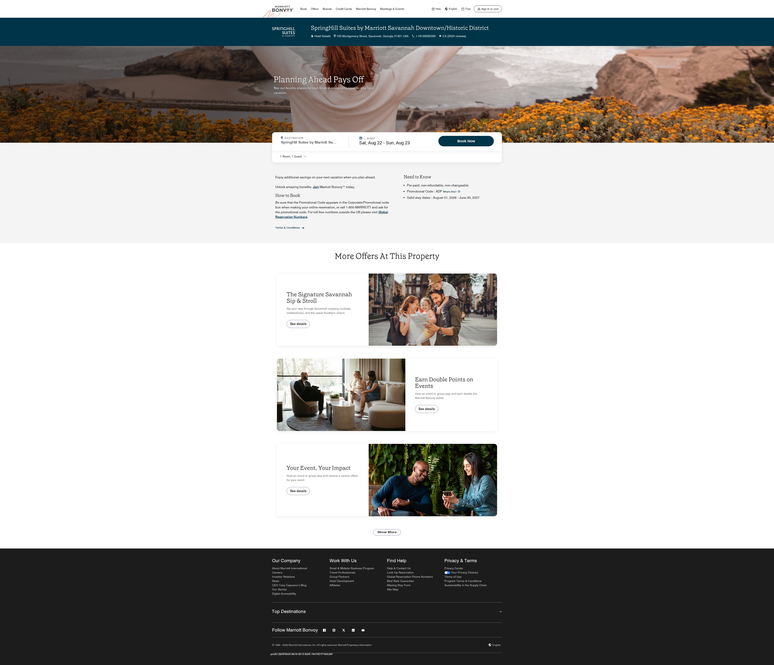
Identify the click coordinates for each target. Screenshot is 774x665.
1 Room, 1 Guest (291, 156)
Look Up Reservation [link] (400, 572)
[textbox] (313, 144)
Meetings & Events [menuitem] (392, 8)
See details (298, 324)
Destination (311, 138)
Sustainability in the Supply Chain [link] (465, 585)
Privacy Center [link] (453, 568)
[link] (436, 8)
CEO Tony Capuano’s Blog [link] (289, 585)
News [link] (275, 581)
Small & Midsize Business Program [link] (352, 568)
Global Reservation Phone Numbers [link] (410, 576)
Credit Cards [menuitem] (344, 8)
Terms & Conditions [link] (287, 227)
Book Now (466, 141)
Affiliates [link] (335, 585)
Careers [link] (277, 572)
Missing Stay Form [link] (399, 585)
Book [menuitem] (303, 8)
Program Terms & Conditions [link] (463, 581)
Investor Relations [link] (283, 576)
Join (316, 187)
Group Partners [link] (339, 576)
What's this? (450, 191)
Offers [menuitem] (315, 8)
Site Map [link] (392, 589)
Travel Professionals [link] (342, 572)
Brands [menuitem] (327, 8)
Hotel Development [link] (342, 581)
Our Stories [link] (279, 589)
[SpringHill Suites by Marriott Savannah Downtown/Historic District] (284, 32)
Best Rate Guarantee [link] (400, 581)
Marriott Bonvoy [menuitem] (366, 8)
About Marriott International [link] (289, 568)
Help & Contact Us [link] (399, 568)
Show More (387, 532)
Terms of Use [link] (453, 576)
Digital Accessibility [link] (284, 593)
